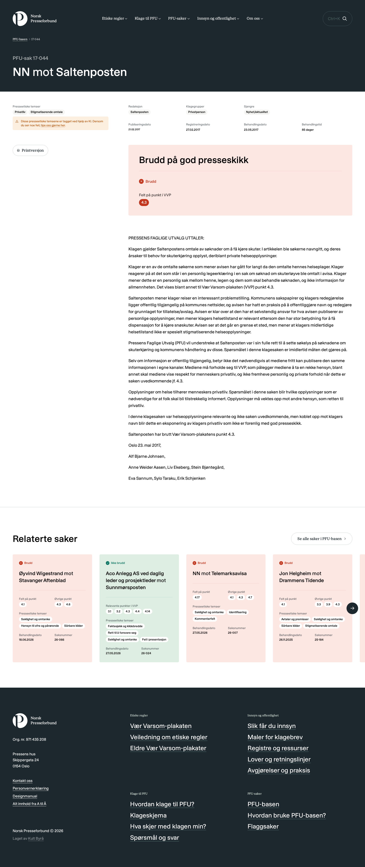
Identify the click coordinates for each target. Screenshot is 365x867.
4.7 (250, 597)
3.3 (319, 604)
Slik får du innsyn (272, 726)
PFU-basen (20, 39)
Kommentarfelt (205, 619)
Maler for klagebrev (275, 737)
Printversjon (33, 150)
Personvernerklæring (31, 788)
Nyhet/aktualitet (257, 112)
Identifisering (238, 612)
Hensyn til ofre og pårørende (40, 626)
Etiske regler (113, 18)
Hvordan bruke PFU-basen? (287, 815)
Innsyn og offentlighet (216, 18)
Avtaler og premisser (295, 619)
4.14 (147, 611)
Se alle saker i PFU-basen (319, 538)
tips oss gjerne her (53, 125)
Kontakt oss (23, 780)
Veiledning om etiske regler (168, 737)
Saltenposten (139, 112)
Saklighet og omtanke (35, 619)
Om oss (253, 18)
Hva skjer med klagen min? (168, 826)
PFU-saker (177, 18)
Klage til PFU (146, 18)
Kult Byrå (36, 838)
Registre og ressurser (278, 748)
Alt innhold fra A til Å (29, 803)
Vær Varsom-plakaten (161, 726)
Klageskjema (148, 815)
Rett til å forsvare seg (122, 633)
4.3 (144, 202)
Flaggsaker (263, 826)
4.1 (23, 604)
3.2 (118, 611)
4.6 (68, 604)
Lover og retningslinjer (279, 759)
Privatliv (20, 112)
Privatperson (196, 112)
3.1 (109, 611)
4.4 (137, 611)
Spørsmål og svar (154, 837)
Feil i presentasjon (154, 639)
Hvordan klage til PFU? (162, 804)
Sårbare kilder (73, 626)
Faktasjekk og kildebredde (125, 626)
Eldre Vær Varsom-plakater (168, 748)
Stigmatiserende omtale (47, 112)
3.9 (328, 604)
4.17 (197, 597)
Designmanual (25, 796)
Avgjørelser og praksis (279, 770)
